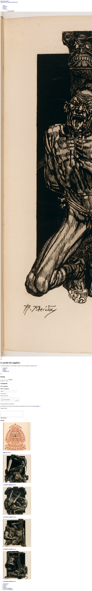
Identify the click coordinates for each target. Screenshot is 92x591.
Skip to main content (5, 1)
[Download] (1, 374)
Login (4, 585)
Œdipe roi (5, 452)
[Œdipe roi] (17, 450)
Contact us (5, 8)
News (4, 5)
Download (5, 6)
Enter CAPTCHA (4, 395)
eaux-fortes (5, 367)
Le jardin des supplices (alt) (12, 2)
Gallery (4, 7)
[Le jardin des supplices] (17, 482)
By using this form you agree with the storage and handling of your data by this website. (20, 406)
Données (37, 406)
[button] (46, 358)
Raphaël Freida (6, 371)
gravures (4, 370)
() (3, 393)
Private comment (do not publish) (7, 403)
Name (2, 391)
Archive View (6, 583)
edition (4, 369)
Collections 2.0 (4, 2)
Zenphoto (10, 588)
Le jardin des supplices (8, 484)
